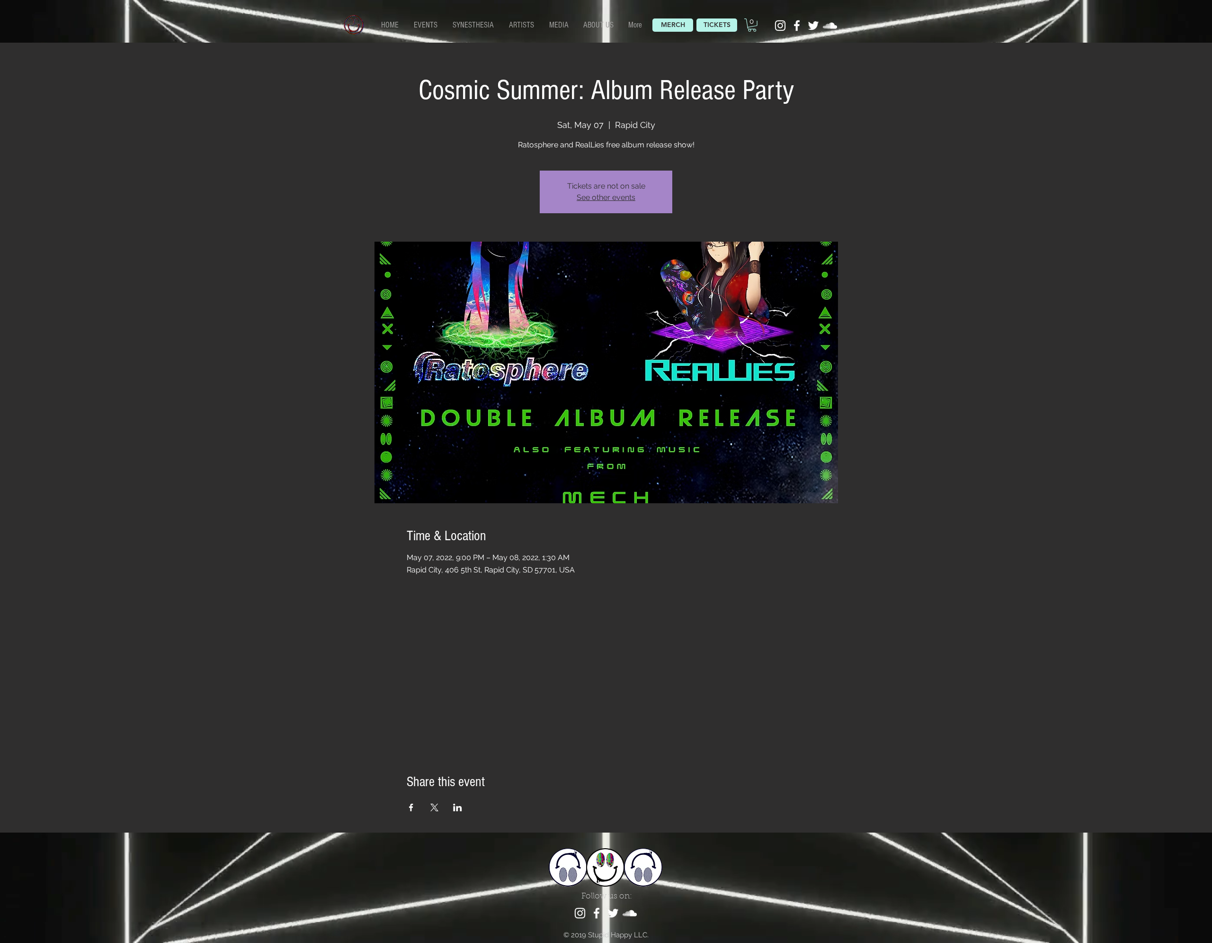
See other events (606, 197)
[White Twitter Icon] (813, 25)
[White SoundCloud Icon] (830, 25)
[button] (522, 24)
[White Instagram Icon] (780, 25)
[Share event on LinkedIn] (457, 807)
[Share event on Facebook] (411, 807)
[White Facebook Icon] (797, 25)
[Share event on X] (434, 807)
